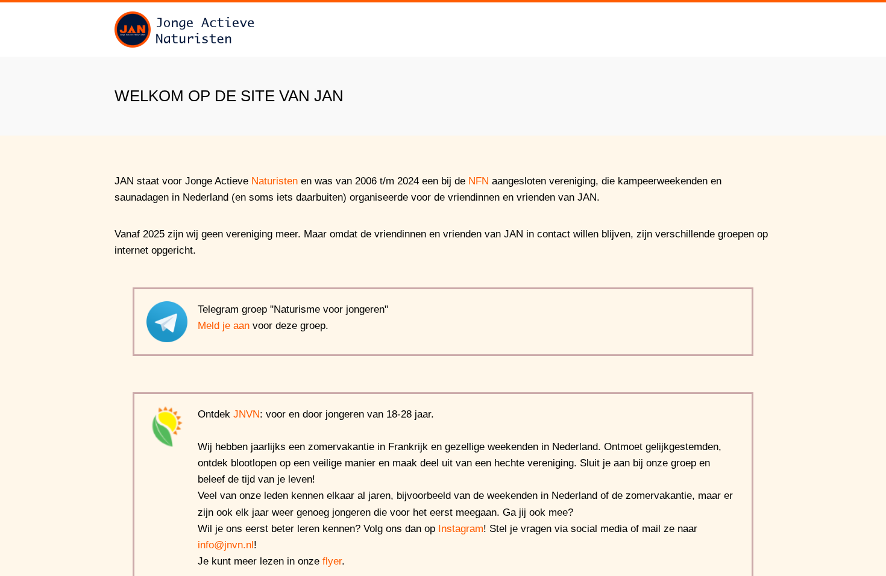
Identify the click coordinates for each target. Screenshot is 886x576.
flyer (332, 561)
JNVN (246, 414)
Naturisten (274, 181)
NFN (478, 181)
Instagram (460, 528)
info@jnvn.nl (226, 545)
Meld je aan (224, 325)
